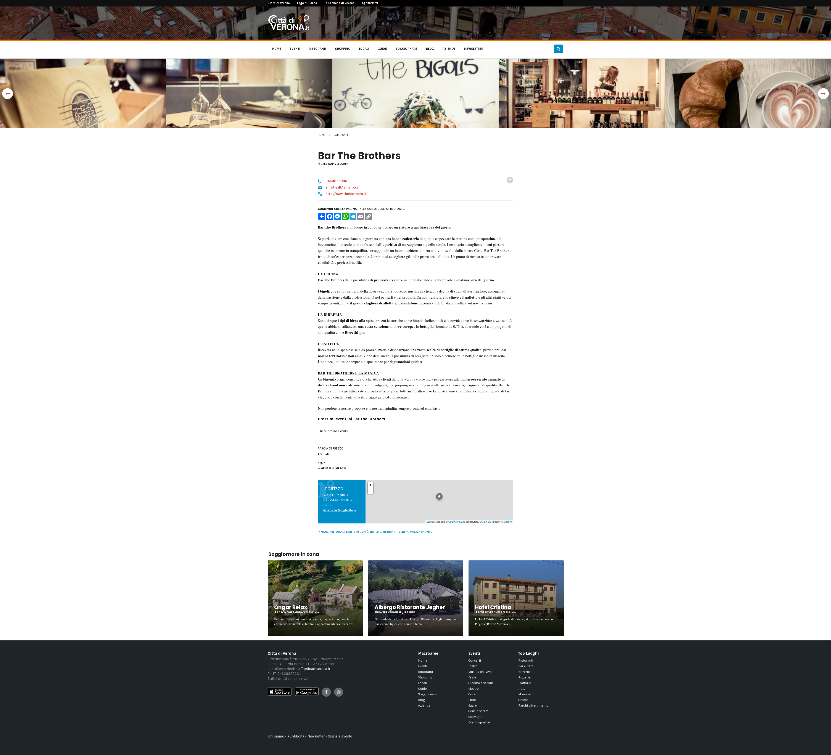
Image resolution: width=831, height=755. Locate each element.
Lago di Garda (307, 3)
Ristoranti (390, 532)
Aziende (424, 705)
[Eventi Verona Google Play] (307, 695)
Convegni (475, 717)
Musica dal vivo (421, 532)
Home (321, 135)
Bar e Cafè (341, 135)
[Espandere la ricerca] (558, 49)
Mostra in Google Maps (339, 510)
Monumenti (527, 694)
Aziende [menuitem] (449, 49)
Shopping (425, 677)
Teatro (472, 666)
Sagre (472, 705)
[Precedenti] (7, 93)
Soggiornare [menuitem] (406, 49)
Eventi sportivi (479, 722)
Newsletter (316, 736)
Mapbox (508, 521)
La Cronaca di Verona (339, 3)
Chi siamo (276, 736)
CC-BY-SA (485, 521)
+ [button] (370, 485)
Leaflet (430, 521)
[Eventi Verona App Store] (279, 694)
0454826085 (336, 181)
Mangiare (328, 532)
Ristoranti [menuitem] (317, 49)
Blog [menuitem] (430, 49)
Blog (421, 700)
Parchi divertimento (533, 705)
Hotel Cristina (493, 607)
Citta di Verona (279, 3)
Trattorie (524, 683)
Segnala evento (340, 736)
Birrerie (375, 532)
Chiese (523, 700)
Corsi (472, 694)
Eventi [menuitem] (295, 49)
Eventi (422, 666)
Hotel (522, 689)
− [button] (370, 491)
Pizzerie (524, 677)
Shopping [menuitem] (342, 49)
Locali (340, 532)
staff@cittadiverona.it (313, 669)
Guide (422, 689)
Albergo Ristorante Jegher (410, 607)
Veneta (404, 532)
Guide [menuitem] (382, 49)
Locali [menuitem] (364, 49)
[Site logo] (288, 29)
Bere (349, 532)
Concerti (474, 660)
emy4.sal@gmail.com (342, 187)
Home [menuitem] (276, 49)
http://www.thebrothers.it (345, 194)
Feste (472, 677)
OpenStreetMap (456, 521)
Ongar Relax (290, 607)
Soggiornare (427, 694)
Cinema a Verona (481, 683)
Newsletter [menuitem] (473, 49)
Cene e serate (478, 711)
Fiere (472, 700)
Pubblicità (295, 736)
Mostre (473, 689)
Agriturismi (370, 3)
